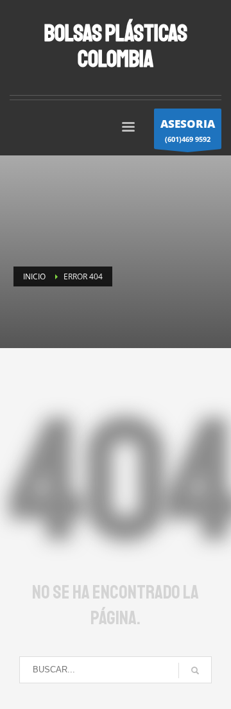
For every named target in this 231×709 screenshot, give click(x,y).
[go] (195, 670)
